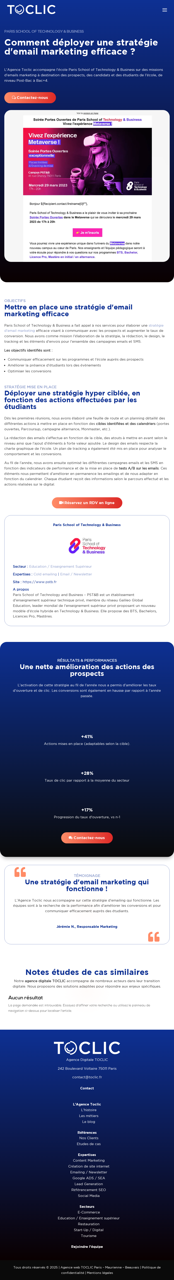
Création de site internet (88, 1166)
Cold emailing (45, 574)
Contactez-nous (32, 97)
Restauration (88, 1224)
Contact (87, 1088)
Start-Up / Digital (89, 1230)
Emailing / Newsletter (88, 1172)
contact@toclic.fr (87, 1077)
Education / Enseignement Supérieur (60, 566)
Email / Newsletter (76, 574)
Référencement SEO (88, 1190)
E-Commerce (89, 1212)
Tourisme (89, 1236)
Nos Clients (88, 1138)
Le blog (88, 1122)
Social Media (89, 1196)
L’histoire (89, 1110)
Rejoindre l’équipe (87, 1247)
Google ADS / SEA (88, 1178)
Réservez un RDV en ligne (89, 502)
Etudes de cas (89, 1144)
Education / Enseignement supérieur (89, 1218)
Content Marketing (89, 1160)
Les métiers (88, 1116)
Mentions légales (100, 1273)
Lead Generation (89, 1184)
